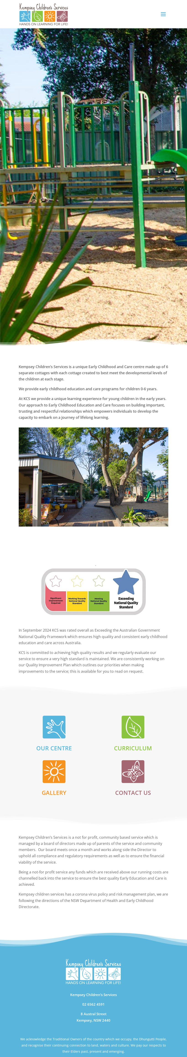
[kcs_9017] (93, 525)
